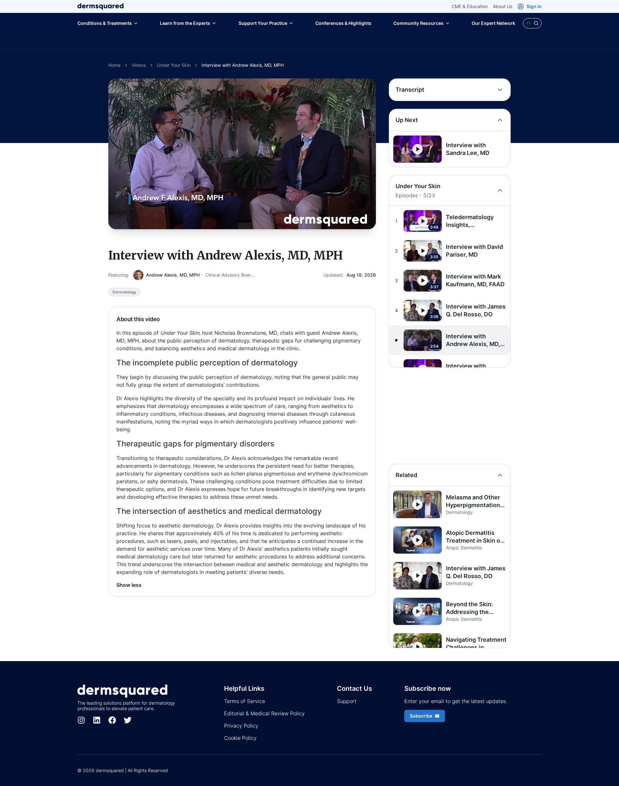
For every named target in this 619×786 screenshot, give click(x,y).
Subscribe (421, 716)
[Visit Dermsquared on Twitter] (128, 720)
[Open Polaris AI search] (532, 23)
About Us (502, 6)
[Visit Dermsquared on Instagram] (81, 720)
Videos (139, 65)
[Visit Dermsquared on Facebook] (112, 720)
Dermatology (124, 292)
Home (114, 65)
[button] (449, 149)
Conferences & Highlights (343, 23)
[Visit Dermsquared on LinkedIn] (97, 720)
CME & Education (470, 6)
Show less (129, 585)
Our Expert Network (493, 23)
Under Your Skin (174, 65)
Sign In (534, 6)
